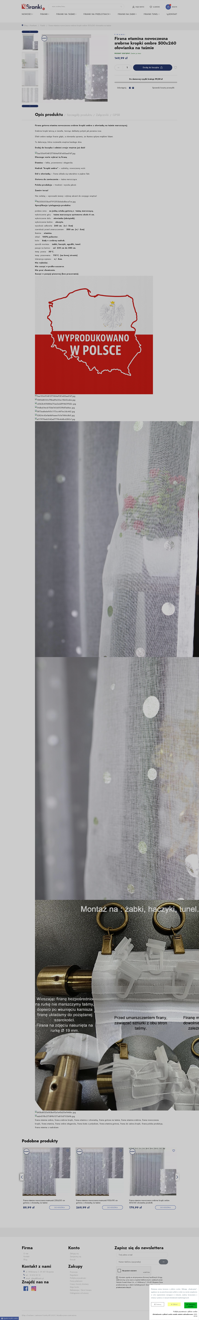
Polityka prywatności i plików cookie (185, 1312)
